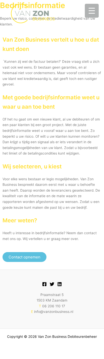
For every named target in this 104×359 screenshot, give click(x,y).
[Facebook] (44, 284)
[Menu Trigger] (92, 11)
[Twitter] (52, 284)
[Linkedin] (59, 284)
